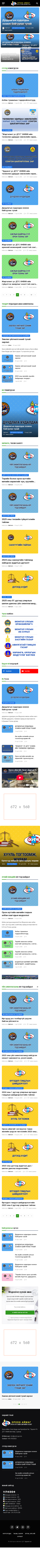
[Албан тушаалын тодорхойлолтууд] (20, 85)
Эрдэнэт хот (28, 1541)
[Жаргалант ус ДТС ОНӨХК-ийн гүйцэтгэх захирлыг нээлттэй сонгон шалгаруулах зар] (20, 267)
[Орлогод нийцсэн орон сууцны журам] (20, 846)
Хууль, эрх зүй (30, 1533)
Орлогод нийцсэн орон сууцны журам (20, 861)
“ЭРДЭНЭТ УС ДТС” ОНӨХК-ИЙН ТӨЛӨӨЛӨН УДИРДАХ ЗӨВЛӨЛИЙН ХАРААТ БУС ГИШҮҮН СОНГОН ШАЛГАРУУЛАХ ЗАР (29, 52)
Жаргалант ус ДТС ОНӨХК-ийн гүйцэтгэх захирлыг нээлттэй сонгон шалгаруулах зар (19, 284)
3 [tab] (17, 1404)
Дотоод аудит (7, 1161)
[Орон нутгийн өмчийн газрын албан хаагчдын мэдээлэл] (20, 894)
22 (31, 294)
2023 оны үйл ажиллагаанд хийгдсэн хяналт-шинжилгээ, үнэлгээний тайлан (19, 1058)
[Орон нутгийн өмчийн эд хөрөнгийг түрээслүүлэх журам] (7, 759)
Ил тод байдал (7, 130)
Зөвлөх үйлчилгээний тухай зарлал (17, 1396)
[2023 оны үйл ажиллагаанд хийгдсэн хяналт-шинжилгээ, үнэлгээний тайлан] (20, 1041)
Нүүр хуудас (7, 1533)
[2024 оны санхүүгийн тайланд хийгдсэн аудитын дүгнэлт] (20, 541)
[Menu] (3, 3)
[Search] (37, 3)
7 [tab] (24, 1404)
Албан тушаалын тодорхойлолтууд (13, 96)
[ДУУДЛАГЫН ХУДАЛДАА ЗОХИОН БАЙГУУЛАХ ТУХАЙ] (20, 41)
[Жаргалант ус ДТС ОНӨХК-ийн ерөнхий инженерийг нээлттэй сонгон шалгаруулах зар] (20, 230)
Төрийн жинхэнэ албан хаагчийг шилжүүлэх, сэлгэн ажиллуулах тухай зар (25, 944)
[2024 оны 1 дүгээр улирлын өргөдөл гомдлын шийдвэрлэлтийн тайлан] (20, 1077)
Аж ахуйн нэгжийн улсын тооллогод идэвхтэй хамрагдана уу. (9, 56)
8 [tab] (26, 1404)
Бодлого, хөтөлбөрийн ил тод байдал (14, 1124)
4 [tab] (19, 1404)
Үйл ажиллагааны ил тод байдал (13, 1014)
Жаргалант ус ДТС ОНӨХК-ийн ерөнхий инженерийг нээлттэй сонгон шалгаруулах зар (20, 247)
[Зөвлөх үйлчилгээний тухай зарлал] (20, 321)
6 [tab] (22, 1404)
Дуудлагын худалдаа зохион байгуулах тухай (17, 427)
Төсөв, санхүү (18, 1533)
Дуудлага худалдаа (8, 702)
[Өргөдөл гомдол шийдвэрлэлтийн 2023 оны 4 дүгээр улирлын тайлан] (20, 1188)
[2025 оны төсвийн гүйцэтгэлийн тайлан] (20, 501)
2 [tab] (16, 1404)
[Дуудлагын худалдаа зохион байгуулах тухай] (20, 193)
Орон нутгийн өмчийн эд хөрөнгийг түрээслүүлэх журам (24, 758)
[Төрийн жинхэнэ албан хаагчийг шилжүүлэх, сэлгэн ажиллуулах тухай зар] (7, 944)
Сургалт (20, 1536)
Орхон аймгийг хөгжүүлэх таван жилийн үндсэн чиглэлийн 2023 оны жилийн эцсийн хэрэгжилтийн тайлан (20, 1131)
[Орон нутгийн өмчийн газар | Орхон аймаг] (21, 3)
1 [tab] (14, 1404)
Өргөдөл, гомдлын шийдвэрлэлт (13, 1088)
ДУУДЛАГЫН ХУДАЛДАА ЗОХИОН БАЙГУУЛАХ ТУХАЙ (16, 43)
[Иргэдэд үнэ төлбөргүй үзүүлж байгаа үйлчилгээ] (20, 1004)
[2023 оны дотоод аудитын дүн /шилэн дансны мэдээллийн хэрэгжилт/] (20, 1151)
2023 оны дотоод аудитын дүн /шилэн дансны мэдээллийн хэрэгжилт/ (17, 1168)
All (37, 987)
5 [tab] (21, 1404)
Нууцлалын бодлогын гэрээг (15, 1319)
